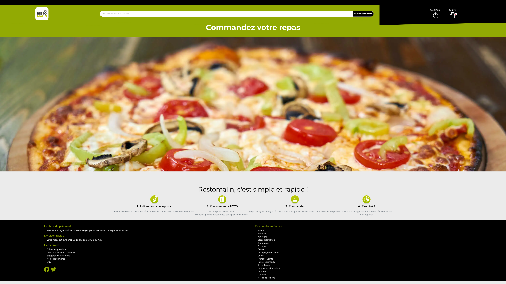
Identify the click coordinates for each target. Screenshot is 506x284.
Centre (261, 249)
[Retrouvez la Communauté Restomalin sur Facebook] (47, 269)
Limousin (262, 271)
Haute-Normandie (266, 262)
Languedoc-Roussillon (269, 268)
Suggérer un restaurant (58, 255)
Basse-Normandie (266, 240)
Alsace (261, 230)
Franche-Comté (265, 258)
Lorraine (262, 274)
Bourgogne (263, 243)
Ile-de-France (264, 265)
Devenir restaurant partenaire (61, 252)
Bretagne (262, 246)
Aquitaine (262, 233)
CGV (49, 262)
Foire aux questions (56, 249)
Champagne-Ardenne (268, 252)
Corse (261, 255)
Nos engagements (56, 258)
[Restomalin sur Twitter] (53, 269)
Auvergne (262, 236)
